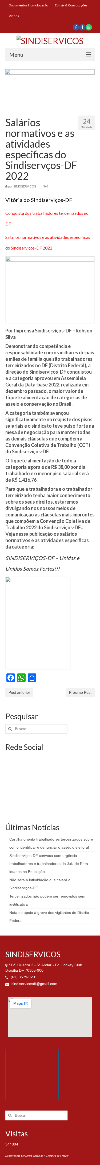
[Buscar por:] (36, 729)
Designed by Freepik (57, 1156)
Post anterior (19, 692)
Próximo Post (80, 692)
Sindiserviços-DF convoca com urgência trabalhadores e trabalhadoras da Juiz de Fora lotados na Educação (48, 863)
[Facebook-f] (76, 27)
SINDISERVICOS (24, 186)
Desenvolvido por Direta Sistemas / (25, 1156)
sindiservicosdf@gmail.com (33, 984)
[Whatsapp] (89, 27)
